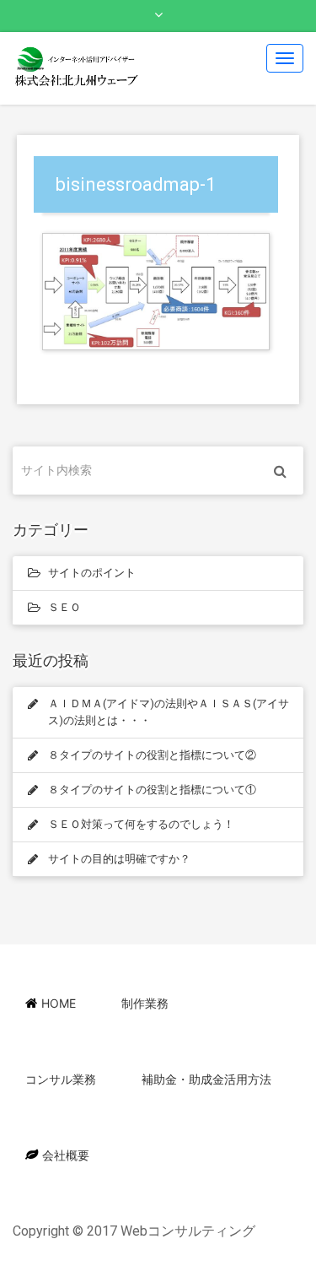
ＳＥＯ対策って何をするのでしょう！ (141, 824)
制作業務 (145, 1003)
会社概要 (65, 1155)
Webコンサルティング (188, 1231)
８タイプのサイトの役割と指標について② (152, 755)
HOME (58, 1003)
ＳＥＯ (64, 607)
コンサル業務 (60, 1079)
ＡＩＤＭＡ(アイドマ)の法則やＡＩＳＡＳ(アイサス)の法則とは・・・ (168, 712)
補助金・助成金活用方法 (206, 1079)
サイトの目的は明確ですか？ (119, 858)
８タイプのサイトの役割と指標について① (152, 789)
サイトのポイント (92, 572)
